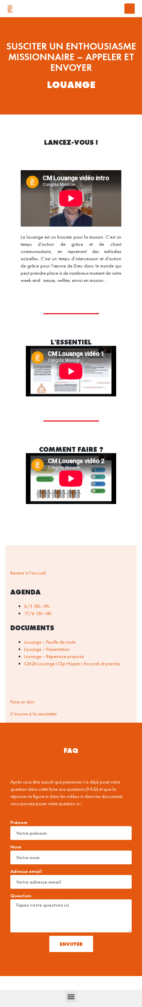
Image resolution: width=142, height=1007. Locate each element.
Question (20, 896)
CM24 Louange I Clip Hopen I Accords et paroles (72, 663)
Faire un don (22, 702)
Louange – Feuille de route (49, 642)
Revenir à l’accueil (28, 573)
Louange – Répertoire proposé (54, 656)
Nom (15, 847)
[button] (129, 8)
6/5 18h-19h (37, 606)
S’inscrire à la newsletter (33, 714)
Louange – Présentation (47, 649)
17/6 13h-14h (38, 613)
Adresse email (26, 871)
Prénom (19, 822)
